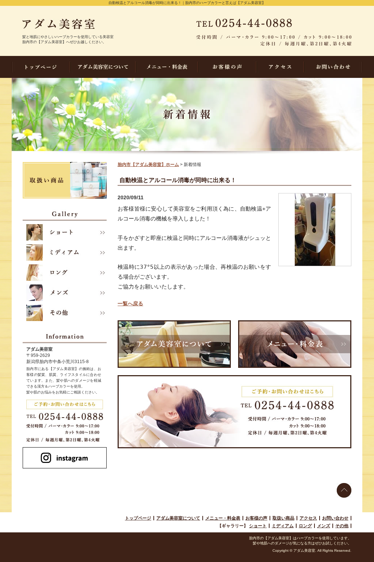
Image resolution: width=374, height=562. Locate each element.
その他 (341, 525)
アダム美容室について (178, 518)
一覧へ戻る (130, 303)
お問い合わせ (335, 518)
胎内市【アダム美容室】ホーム (148, 164)
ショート (258, 525)
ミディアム (283, 525)
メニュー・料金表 (222, 518)
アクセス (308, 518)
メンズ (323, 525)
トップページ (138, 518)
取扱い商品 (283, 518)
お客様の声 (256, 518)
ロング (305, 525)
